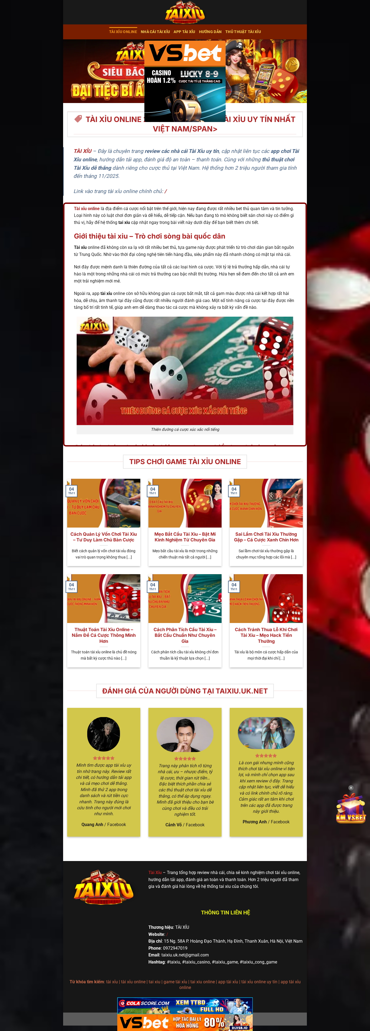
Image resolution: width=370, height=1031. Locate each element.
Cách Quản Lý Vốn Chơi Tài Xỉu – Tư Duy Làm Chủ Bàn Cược (103, 537)
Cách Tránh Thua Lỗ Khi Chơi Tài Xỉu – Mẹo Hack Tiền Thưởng (266, 635)
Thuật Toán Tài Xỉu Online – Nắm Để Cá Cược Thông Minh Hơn (104, 635)
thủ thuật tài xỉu (243, 32)
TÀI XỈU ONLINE (123, 32)
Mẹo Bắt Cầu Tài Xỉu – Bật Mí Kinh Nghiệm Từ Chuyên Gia (185, 537)
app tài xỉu (184, 32)
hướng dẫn (210, 32)
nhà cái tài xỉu (155, 32)
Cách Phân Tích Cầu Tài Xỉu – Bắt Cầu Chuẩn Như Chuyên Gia (185, 635)
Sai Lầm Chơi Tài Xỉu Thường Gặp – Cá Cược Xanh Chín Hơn (266, 537)
